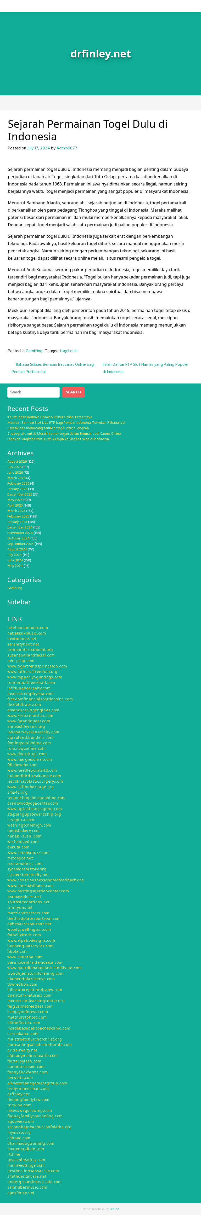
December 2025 (19, 495)
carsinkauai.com (23, 1033)
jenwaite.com (20, 1077)
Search (73, 392)
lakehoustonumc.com (27, 627)
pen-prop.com (20, 660)
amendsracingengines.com (33, 709)
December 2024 (19, 528)
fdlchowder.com (22, 764)
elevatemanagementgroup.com (37, 1082)
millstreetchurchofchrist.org (34, 1039)
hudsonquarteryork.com (30, 945)
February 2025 (18, 517)
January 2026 (17, 489)
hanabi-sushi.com (24, 836)
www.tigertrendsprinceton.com (37, 666)
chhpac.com (18, 1137)
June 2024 (15, 560)
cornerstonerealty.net (28, 874)
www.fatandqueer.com (28, 720)
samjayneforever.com (27, 1011)
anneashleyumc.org (26, 726)
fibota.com (17, 951)
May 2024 (15, 566)
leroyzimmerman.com (28, 1088)
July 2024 (14, 555)
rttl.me (13, 1154)
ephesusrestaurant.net (29, 923)
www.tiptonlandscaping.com (34, 808)
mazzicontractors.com (28, 912)
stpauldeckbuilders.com (30, 737)
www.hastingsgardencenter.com (38, 890)
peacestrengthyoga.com (30, 693)
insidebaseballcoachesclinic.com (38, 1028)
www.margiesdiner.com (29, 759)
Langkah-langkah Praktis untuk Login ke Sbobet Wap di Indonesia (58, 439)
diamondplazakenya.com (31, 978)
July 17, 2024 (38, 148)
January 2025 (17, 522)
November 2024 (20, 533)
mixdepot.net (20, 858)
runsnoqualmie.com (26, 748)
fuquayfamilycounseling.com (35, 1115)
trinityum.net (20, 907)
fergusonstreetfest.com (29, 1006)
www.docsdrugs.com (27, 753)
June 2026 (15, 473)
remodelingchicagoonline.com (36, 797)
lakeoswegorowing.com (29, 1110)
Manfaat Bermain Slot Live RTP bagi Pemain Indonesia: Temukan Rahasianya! (66, 423)
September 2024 (20, 544)
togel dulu (68, 351)
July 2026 (14, 467)
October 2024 (18, 539)
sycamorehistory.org (26, 869)
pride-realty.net (22, 1050)
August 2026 (17, 462)
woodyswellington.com (29, 929)
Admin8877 (67, 148)
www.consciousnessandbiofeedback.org (45, 879)
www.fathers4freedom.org (32, 671)
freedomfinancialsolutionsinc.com (40, 698)
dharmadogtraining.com (30, 1143)
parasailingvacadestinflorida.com (39, 1044)
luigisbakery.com (23, 830)
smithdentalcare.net (26, 1176)
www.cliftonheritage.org (30, 786)
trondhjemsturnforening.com (35, 973)
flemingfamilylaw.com (28, 1099)
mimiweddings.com (26, 1165)
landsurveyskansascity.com (33, 731)
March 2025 (16, 511)
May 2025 (15, 500)
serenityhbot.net (23, 644)
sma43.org (17, 792)
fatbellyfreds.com (24, 934)
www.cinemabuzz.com (28, 852)
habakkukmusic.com (26, 633)
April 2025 (15, 506)
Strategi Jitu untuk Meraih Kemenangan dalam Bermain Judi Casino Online (64, 434)
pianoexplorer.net (24, 896)
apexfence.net (21, 1192)
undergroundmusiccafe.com (34, 1181)
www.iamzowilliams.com (30, 885)
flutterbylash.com (24, 1061)
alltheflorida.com (23, 1022)
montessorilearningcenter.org (36, 1000)
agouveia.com (20, 1121)
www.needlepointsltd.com (32, 770)
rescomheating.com (26, 1159)
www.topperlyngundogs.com (34, 677)
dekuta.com (18, 847)
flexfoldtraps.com (24, 704)
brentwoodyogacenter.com (32, 803)
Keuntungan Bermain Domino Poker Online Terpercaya (49, 417)
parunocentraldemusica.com (35, 962)
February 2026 (18, 484)
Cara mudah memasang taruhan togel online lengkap (48, 428)
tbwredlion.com (22, 984)
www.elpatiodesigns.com (31, 940)
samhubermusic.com (27, 1187)
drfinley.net (18, 1093)
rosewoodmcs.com (25, 863)
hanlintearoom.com (26, 1066)
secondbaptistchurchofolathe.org (39, 1126)
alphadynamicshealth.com (32, 1055)
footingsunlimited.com (29, 742)
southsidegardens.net (28, 901)
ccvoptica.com (20, 819)
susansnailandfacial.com (31, 655)
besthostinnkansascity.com (33, 1170)
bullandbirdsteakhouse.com (34, 775)
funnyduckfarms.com (27, 1071)
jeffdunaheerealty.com (29, 687)
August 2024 (17, 550)
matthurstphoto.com (27, 1017)
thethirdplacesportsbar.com (34, 918)
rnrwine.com (19, 1104)
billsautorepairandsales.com (34, 989)
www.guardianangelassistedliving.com (44, 967)
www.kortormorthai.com (30, 715)
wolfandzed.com (23, 841)
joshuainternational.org (30, 649)
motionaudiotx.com (25, 1148)
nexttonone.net (22, 638)
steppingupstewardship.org (34, 814)
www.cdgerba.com (25, 956)
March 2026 (16, 478)
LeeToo (114, 1209)
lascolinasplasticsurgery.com (35, 781)
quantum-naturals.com (29, 995)
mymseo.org (19, 1132)
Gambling (34, 351)
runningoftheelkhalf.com (31, 682)
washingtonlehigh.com (29, 825)
